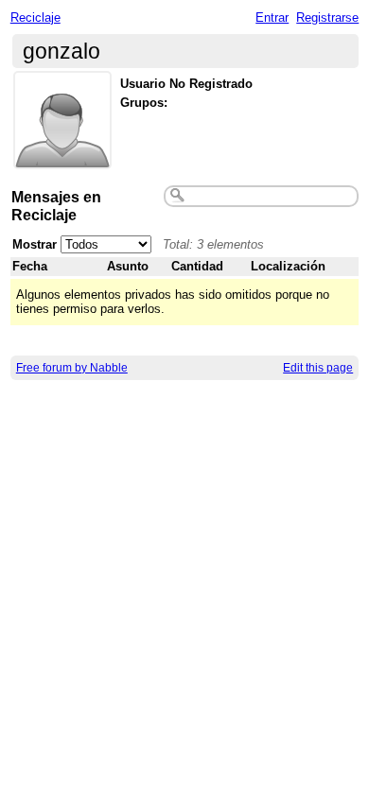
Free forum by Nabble (72, 367)
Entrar (272, 17)
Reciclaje (35, 17)
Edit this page (318, 367)
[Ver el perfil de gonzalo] (62, 157)
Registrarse (327, 17)
